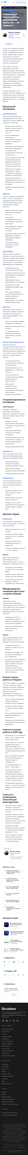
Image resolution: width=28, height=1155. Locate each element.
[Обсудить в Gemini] (14, 975)
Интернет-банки (5, 1031)
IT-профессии (5, 1064)
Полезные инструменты (7, 1076)
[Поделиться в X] (23, 961)
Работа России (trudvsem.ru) (13, 342)
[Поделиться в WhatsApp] (9, 961)
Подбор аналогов (6, 1046)
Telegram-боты (5, 1053)
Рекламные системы (7, 1036)
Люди (3, 1081)
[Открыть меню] (2, 2)
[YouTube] (14, 1020)
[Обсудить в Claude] (9, 975)
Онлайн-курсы (5, 1066)
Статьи (10, 7)
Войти (14, 994)
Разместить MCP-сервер (8, 1101)
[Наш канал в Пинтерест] (17, 1020)
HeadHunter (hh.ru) (10, 114)
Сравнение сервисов (7, 1043)
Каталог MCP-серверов (7, 1050)
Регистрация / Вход (21, 2)
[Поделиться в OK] (19, 961)
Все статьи (4, 1069)
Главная (5, 7)
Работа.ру (6, 307)
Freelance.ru (7, 519)
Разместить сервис (6, 1096)
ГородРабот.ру (8, 478)
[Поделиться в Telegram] (5, 961)
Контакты (4, 1094)
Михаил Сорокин (14, 32)
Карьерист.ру (8, 451)
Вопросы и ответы (6, 1073)
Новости (4, 1071)
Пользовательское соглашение (9, 1112)
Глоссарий (4, 1078)
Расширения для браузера (8, 1055)
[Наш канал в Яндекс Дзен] (10, 1020)
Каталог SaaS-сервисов (8, 1029)
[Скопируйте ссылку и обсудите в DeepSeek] (19, 975)
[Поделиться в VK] (14, 961)
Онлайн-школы (5, 1038)
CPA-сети (4, 1034)
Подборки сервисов (19, 7)
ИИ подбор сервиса (6, 1083)
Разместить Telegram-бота (8, 1099)
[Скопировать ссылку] (4, 965)
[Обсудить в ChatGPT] (5, 975)
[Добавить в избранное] (23, 35)
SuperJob (6, 194)
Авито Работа (8, 251)
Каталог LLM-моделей (7, 1041)
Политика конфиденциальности (9, 1115)
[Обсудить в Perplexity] (23, 975)
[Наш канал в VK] (6, 1020)
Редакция (4, 1092)
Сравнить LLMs (5, 1048)
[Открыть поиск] (12, 2)
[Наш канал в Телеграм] (3, 1020)
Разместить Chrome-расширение (10, 1104)
